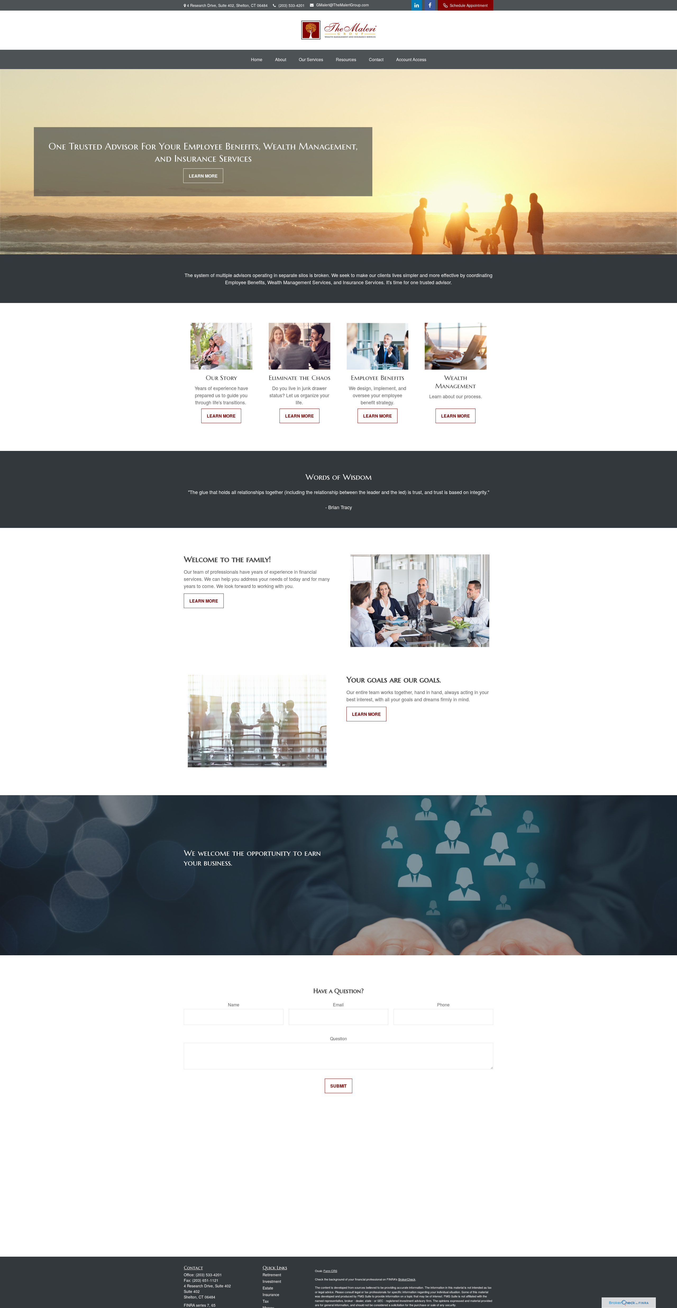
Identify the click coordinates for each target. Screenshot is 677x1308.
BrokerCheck (406, 1279)
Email (338, 1005)
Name (233, 1005)
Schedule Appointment (469, 5)
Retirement (272, 1274)
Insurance (271, 1294)
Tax (266, 1301)
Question (338, 1038)
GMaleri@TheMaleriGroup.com (342, 4)
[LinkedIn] (416, 5)
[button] (257, 59)
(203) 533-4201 (291, 5)
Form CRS (330, 1271)
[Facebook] (429, 5)
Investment (272, 1281)
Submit (338, 1086)
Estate (268, 1288)
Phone (443, 1005)
